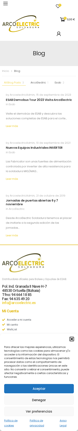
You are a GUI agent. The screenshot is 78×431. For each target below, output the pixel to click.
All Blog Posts (14, 82)
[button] (72, 339)
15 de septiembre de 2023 (53, 95)
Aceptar (39, 388)
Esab (59, 82)
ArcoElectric (39, 82)
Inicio (5, 71)
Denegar (39, 400)
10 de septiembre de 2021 (53, 143)
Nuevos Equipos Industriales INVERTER (34, 148)
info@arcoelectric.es (19, 303)
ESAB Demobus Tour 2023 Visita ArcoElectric (39, 100)
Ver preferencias (39, 411)
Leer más (12, 126)
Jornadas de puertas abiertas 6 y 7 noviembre (32, 202)
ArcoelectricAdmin (22, 95)
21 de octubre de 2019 (50, 195)
